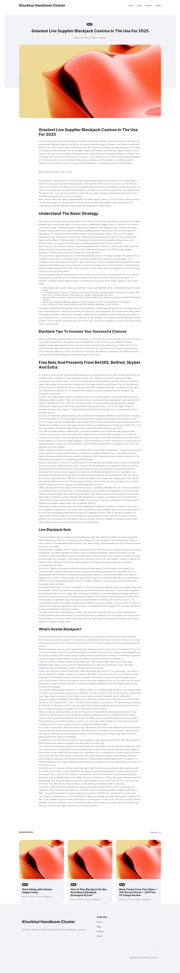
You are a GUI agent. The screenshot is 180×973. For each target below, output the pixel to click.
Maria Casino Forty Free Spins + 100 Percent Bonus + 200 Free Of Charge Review (138, 892)
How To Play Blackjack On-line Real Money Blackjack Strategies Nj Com (89, 892)
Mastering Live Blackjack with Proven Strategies (109, 163)
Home (131, 5)
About (158, 5)
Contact (148, 5)
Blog (139, 5)
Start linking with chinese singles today (37, 891)
